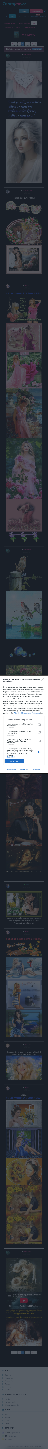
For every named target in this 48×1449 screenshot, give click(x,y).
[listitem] (24, 720)
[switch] (39, 724)
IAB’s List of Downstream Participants (27, 713)
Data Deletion (11, 769)
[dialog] (24, 725)
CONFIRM (14, 761)
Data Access (24, 769)
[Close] (44, 680)
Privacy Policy (37, 769)
